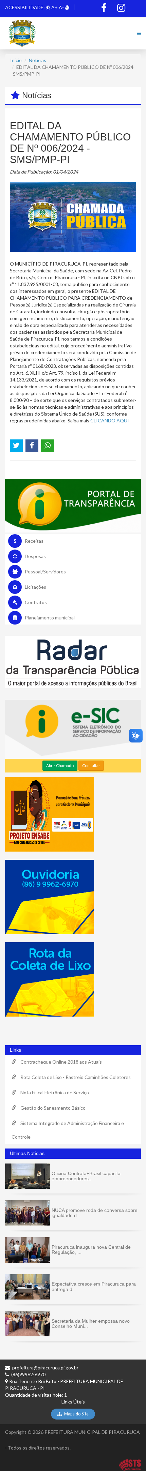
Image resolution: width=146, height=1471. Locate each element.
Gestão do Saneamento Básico (51, 1108)
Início (16, 60)
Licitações (35, 587)
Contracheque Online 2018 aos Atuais (59, 1062)
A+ (54, 7)
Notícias (37, 60)
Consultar (91, 765)
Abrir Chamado (60, 765)
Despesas (35, 556)
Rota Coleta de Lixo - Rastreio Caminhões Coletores (73, 1077)
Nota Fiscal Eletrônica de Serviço (52, 1092)
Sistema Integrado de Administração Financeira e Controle (68, 1130)
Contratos (36, 602)
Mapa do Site (76, 1413)
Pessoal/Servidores (45, 571)
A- (61, 7)
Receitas (34, 541)
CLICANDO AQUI (109, 420)
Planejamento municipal (50, 617)
